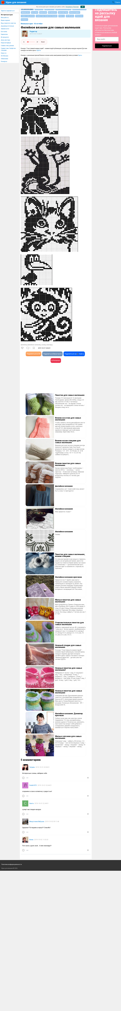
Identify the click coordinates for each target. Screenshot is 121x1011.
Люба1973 (33, 785)
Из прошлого (5, 37)
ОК (82, 6)
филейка (24, 345)
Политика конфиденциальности (11, 864)
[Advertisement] (38, 381)
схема (43, 345)
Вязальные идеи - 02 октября (31, 24)
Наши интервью (6, 42)
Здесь (80, 55)
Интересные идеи (7, 14)
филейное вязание (34, 345)
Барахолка (4, 34)
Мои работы (5, 17)
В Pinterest (56, 360)
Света (31, 803)
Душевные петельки (7, 26)
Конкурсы (4, 61)
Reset (43, 42)
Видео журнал (5, 20)
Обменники (4, 58)
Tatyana (32, 767)
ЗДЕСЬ (38, 50)
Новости (3, 53)
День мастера (5, 40)
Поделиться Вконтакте (52, 354)
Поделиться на (74, 354)
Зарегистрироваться (7, 10)
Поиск (117, 2)
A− (24, 42)
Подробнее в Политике (72, 6)
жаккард (49, 345)
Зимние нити (5, 28)
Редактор (33, 31)
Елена (31, 840)
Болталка (4, 31)
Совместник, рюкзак (7, 45)
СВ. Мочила (4, 56)
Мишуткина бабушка (36, 821)
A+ (37, 42)
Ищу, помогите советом (8, 23)
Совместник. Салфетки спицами (8, 49)
